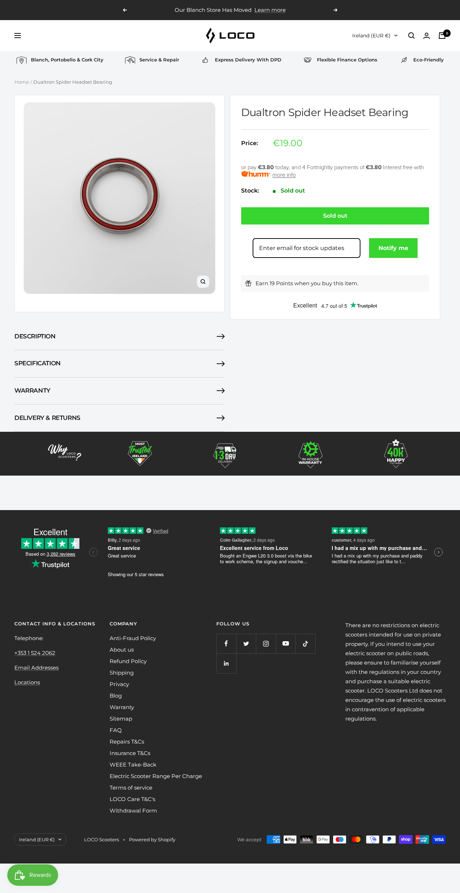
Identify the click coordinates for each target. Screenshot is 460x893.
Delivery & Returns (47, 417)
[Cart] (442, 35)
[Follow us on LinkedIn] (226, 663)
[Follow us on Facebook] (226, 643)
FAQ (116, 730)
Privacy (119, 684)
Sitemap (121, 718)
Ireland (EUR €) (371, 35)
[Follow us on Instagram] (266, 643)
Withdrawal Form (133, 810)
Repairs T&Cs (127, 741)
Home (21, 82)
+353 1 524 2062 (34, 652)
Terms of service (131, 787)
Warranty (32, 390)
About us (122, 649)
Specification (37, 363)
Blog (116, 695)
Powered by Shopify (152, 839)
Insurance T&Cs (130, 753)
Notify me (393, 248)
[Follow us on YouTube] (285, 643)
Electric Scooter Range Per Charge (156, 776)
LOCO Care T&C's (132, 799)
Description (35, 336)
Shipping (122, 672)
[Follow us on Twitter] (246, 643)
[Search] (411, 35)
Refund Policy (128, 661)
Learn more (270, 9)
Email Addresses (36, 667)
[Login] (426, 36)
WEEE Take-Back (133, 764)
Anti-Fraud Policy (133, 638)
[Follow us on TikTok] (305, 643)
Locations (27, 682)
